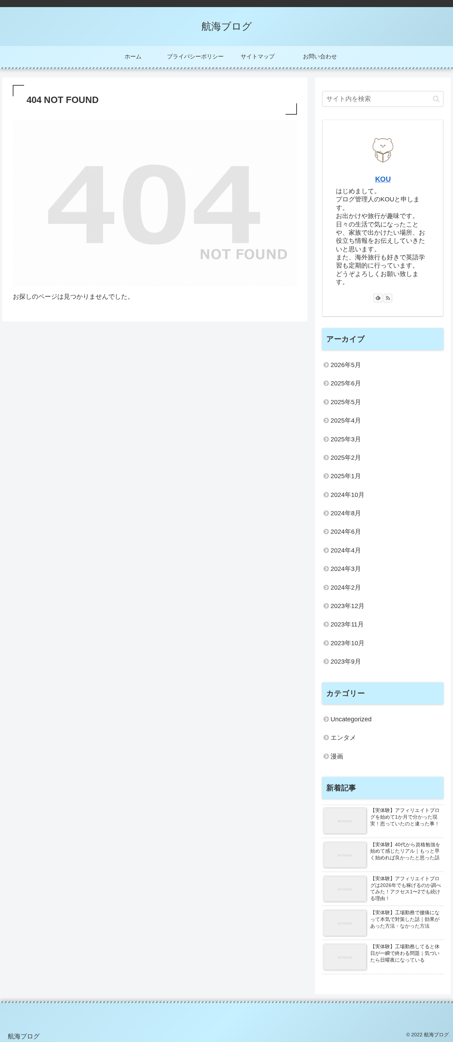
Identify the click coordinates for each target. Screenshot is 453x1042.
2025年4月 (346, 420)
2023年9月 (346, 661)
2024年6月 (346, 531)
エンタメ (343, 737)
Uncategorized (351, 719)
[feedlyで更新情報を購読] (378, 298)
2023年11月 (347, 624)
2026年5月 (346, 364)
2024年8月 (346, 513)
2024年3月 (346, 568)
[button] (436, 99)
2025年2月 (346, 457)
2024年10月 (348, 494)
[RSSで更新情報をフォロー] (388, 298)
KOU (383, 179)
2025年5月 (346, 402)
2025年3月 (346, 439)
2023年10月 (348, 643)
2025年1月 (346, 476)
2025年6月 (346, 383)
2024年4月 (346, 550)
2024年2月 (346, 587)
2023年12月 (348, 605)
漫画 (337, 756)
